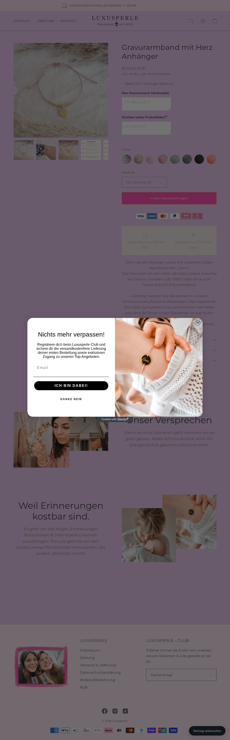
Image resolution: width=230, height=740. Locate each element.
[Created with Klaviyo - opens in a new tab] (115, 419)
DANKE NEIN (71, 399)
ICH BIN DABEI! (71, 386)
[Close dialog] (197, 323)
